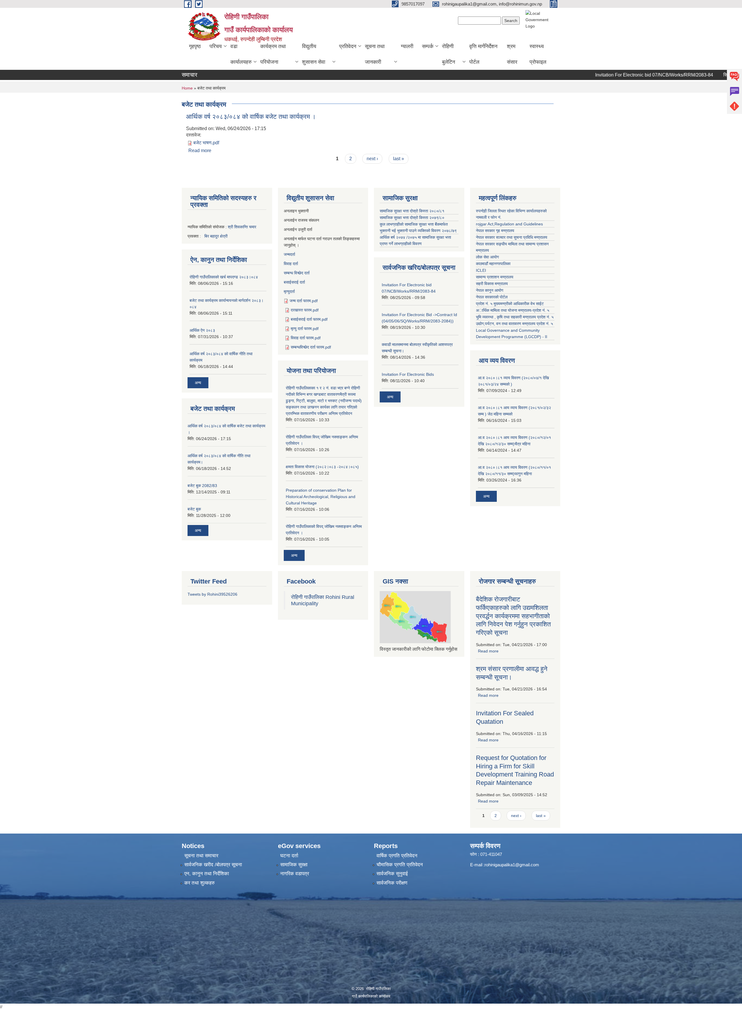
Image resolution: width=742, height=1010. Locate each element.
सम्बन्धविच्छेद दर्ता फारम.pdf (311, 347)
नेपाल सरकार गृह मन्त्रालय (495, 230)
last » (398, 158)
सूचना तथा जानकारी (375, 54)
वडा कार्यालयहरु (241, 54)
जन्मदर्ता (289, 254)
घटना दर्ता (289, 855)
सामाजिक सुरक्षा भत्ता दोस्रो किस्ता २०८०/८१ (412, 211)
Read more (199, 150)
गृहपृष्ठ (195, 46)
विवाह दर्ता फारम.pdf (306, 338)
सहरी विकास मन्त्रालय (492, 283)
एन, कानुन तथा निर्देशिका (206, 873)
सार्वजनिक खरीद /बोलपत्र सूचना (213, 864)
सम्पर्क (427, 46)
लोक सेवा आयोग (487, 257)
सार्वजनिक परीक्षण (392, 883)
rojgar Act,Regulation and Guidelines (509, 224)
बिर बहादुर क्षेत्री (216, 236)
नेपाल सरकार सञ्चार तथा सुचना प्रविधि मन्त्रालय (511, 237)
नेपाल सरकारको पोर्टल (492, 297)
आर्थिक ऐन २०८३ (202, 330)
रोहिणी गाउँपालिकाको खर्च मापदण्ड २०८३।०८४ (224, 277)
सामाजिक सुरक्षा (294, 864)
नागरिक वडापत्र (294, 873)
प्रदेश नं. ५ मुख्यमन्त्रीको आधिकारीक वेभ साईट (510, 303)
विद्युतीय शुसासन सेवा (313, 54)
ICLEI (481, 270)
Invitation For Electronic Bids (408, 374)
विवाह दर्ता (291, 263)
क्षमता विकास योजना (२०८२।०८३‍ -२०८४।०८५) (322, 466)
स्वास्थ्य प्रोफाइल (538, 54)
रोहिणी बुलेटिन (448, 54)
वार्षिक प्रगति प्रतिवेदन (397, 855)
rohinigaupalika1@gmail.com (512, 864)
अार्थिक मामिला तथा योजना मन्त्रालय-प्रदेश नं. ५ (512, 310)
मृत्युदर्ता (289, 291)
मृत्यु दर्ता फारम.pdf (305, 328)
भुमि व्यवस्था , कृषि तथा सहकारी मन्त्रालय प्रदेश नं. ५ (515, 317)
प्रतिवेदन (347, 46)
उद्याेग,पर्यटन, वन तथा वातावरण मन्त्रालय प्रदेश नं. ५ (514, 323)
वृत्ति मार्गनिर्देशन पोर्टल (483, 54)
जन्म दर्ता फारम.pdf (304, 300)
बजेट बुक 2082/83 (202, 485)
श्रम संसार (512, 54)
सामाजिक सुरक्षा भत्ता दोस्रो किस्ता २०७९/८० (412, 217)
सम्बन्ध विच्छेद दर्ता (297, 273)
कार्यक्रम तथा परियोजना (273, 54)
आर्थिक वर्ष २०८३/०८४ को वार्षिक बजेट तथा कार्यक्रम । (251, 116)
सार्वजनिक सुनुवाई (392, 873)
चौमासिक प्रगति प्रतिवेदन (400, 864)
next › (372, 158)
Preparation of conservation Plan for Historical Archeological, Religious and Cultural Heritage (320, 496)
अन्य (198, 382)
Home (187, 88)
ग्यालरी (407, 46)
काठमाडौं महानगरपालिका (493, 263)
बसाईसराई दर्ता (294, 282)
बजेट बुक (194, 509)
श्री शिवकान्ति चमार (242, 227)
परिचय (216, 46)
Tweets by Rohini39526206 (212, 594)
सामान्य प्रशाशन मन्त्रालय (494, 277)
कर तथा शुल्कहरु (199, 883)
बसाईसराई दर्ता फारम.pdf (309, 319)
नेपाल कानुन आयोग (489, 290)
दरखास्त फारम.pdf (305, 310)
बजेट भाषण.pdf (206, 142)
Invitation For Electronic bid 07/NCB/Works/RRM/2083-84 (631, 74)
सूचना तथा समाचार (201, 855)
